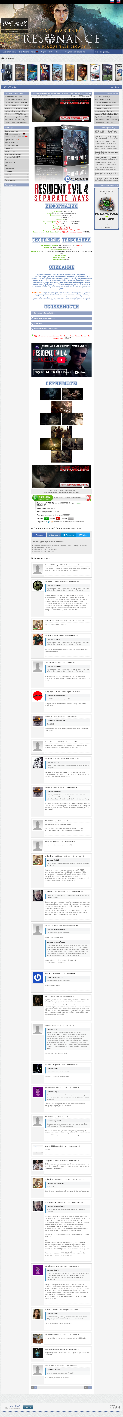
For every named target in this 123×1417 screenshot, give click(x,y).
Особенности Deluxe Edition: (44, 313)
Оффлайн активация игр (14, 134)
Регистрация (13, 32)
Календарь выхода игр (13, 154)
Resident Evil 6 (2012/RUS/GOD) (44, 552)
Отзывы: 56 (87, 96)
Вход (6, 32)
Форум (43, 52)
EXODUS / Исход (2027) (103, 108)
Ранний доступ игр (11, 145)
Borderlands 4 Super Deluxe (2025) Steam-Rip (16, 117)
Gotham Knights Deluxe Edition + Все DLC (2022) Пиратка (16, 111)
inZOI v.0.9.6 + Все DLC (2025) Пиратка (15, 120)
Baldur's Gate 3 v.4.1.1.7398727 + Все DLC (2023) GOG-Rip (107, 142)
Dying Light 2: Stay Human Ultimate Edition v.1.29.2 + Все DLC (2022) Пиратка (107, 153)
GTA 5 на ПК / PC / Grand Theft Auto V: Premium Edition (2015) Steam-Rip (107, 132)
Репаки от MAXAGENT (12, 157)
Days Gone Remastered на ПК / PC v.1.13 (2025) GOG (107, 169)
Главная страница (9, 52)
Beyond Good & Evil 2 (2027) (104, 111)
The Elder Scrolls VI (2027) (103, 97)
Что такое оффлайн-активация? (46, 329)
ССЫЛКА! (86, 232)
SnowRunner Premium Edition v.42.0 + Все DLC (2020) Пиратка (17, 108)
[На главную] (14, 28)
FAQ (50, 52)
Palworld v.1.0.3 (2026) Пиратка (107, 179)
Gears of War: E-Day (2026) (104, 123)
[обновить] (51, 508)
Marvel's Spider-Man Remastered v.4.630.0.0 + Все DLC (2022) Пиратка (16, 123)
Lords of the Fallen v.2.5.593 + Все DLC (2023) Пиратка (107, 158)
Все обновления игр (27, 52)
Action (14, 87)
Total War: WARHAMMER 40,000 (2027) (105, 102)
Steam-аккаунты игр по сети (15, 137)
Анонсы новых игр (11, 143)
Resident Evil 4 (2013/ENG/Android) (45, 550)
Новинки (9, 57)
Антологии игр (10, 151)
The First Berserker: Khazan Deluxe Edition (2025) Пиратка (16, 100)
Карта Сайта (114, 87)
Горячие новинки (11, 140)
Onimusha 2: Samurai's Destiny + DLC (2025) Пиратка (16, 102)
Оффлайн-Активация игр (75, 52)
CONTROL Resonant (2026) (104, 105)
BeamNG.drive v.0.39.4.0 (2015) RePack (107, 174)
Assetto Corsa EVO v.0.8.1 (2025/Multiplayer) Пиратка (14, 97)
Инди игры (8, 148)
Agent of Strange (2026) (103, 117)
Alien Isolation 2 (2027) (102, 100)
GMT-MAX (7, 87)
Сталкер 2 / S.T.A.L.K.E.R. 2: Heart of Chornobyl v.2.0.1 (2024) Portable (107, 137)
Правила (58, 52)
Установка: (38, 323)
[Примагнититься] (88, 500)
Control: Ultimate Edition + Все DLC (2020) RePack (107, 163)
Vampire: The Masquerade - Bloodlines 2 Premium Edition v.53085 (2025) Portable (60, 546)
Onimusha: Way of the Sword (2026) (107, 120)
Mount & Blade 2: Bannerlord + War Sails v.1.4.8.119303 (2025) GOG (107, 147)
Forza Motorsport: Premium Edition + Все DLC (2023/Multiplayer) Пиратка (16, 105)
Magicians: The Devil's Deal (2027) (106, 114)
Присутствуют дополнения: (44, 318)
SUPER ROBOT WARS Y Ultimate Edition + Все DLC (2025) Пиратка (16, 114)
